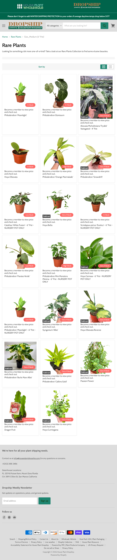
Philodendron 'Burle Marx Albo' (18, 377)
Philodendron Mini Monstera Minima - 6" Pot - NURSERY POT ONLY (57, 279)
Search (12, 539)
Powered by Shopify (58, 555)
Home (5, 37)
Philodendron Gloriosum (53, 115)
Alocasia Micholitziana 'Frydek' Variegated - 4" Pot (93, 127)
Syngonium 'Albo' (50, 330)
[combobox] (82, 25)
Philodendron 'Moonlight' (15, 115)
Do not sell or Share (51, 548)
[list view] (110, 66)
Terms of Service (21, 542)
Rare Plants (16, 37)
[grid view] (103, 66)
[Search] (104, 25)
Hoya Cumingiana (50, 430)
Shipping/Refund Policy (27, 539)
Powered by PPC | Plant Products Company (68, 545)
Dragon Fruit (9, 430)
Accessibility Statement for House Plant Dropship (30, 545)
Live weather (50, 542)
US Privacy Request (95, 545)
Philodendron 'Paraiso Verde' (17, 276)
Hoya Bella (47, 225)
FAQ (77, 542)
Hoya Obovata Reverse (90, 330)
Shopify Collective (65, 542)
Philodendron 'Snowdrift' (91, 177)
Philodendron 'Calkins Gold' (55, 381)
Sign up (44, 500)
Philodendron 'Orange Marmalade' (58, 177)
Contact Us (44, 539)
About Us (54, 539)
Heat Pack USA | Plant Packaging (91, 539)
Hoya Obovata (10, 177)
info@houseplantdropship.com (27, 458)
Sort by (42, 67)
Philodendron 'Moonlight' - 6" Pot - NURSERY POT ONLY (19, 331)
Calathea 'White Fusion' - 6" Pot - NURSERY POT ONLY (19, 226)
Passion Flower (87, 381)
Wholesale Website (68, 539)
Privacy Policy (36, 542)
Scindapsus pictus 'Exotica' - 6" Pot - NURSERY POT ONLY (96, 226)
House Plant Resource (90, 542)
